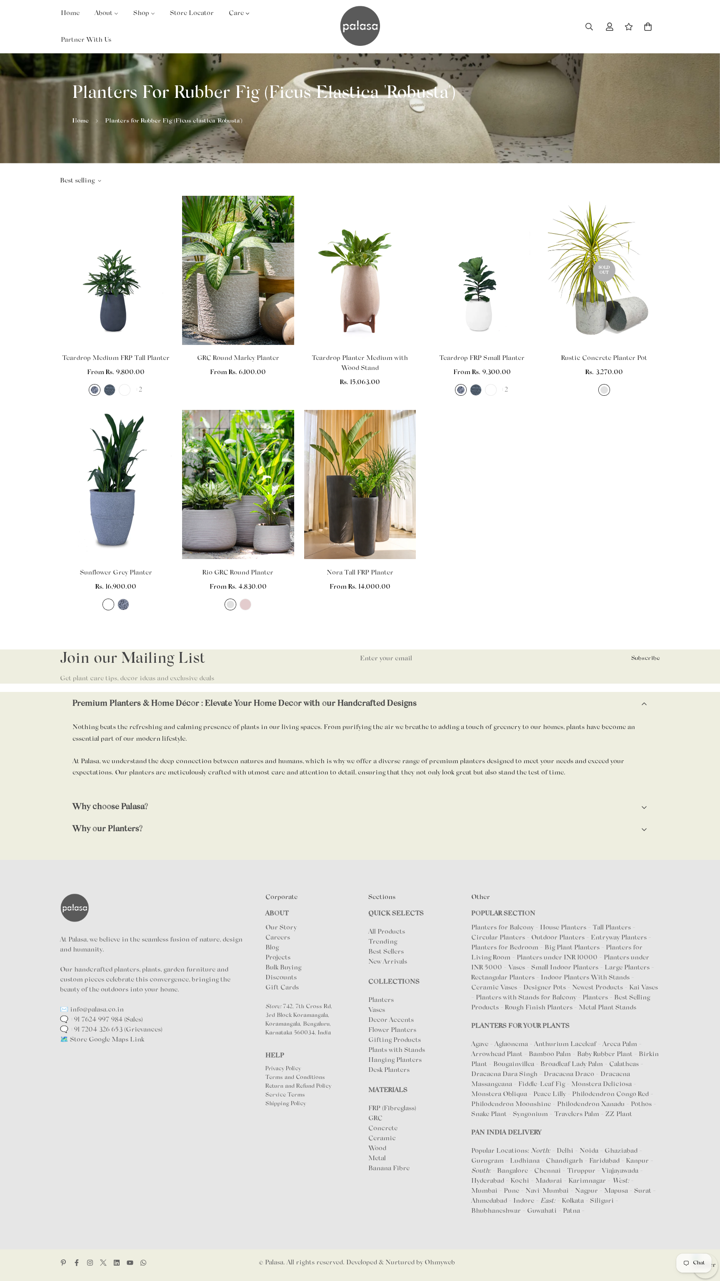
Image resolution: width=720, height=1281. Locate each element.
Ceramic (382, 1138)
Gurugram (487, 1161)
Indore (523, 1201)
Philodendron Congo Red (611, 1094)
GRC (375, 1118)
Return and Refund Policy (298, 1086)
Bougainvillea (514, 1064)
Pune (511, 1191)
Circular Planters (498, 937)
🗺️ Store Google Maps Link (102, 1039)
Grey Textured (109, 390)
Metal (377, 1158)
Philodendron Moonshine (511, 1104)
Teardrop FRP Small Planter (482, 358)
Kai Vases (643, 987)
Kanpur (637, 1161)
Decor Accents (391, 1020)
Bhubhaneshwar (496, 1211)
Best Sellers (386, 952)
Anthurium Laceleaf (566, 1044)
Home (80, 121)
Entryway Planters (619, 937)
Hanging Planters (395, 1060)
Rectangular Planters (503, 977)
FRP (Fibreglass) (392, 1108)
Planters (381, 1000)
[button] (648, 26)
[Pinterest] (63, 1262)
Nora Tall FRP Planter (360, 572)
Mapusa (616, 1191)
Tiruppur (581, 1171)
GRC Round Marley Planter (238, 358)
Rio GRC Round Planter (237, 572)
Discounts (281, 977)
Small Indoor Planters (564, 967)
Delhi (565, 1151)
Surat (642, 1191)
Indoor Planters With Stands (585, 977)
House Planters (563, 927)
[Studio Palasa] (360, 26)
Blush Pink (245, 604)
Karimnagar (587, 1181)
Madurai (548, 1181)
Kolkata (573, 1201)
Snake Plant (489, 1114)
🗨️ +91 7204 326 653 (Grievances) (111, 1029)
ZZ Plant (618, 1114)
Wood (377, 1148)
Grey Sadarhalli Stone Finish (94, 390)
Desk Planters (389, 1070)
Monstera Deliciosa (602, 1084)
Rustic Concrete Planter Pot (604, 358)
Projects (277, 957)
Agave (479, 1044)
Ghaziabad (621, 1151)
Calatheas (624, 1064)
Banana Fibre (389, 1168)
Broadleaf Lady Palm (572, 1064)
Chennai (547, 1171)
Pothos (642, 1104)
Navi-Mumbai (547, 1191)
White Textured (490, 390)
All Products (386, 932)
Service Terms (285, 1095)
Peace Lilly (550, 1094)
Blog (272, 947)
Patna (571, 1211)
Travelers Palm (577, 1114)
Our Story (281, 927)
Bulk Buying (283, 967)
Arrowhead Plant (497, 1054)
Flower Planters (392, 1030)
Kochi (519, 1181)
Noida (589, 1151)
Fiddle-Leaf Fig (542, 1084)
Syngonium (531, 1114)
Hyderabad (487, 1181)
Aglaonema (511, 1044)
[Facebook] (76, 1262)
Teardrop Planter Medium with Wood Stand (360, 363)
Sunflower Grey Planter (116, 572)
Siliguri (602, 1201)
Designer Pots (544, 987)
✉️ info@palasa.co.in (92, 1009)
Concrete (383, 1128)
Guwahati (542, 1211)
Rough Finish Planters (538, 1007)
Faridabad (604, 1161)
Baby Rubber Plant (605, 1054)
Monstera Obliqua (500, 1094)
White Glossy (124, 390)
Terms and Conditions (295, 1078)
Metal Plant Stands (607, 1007)
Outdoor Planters (558, 937)
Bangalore (512, 1171)
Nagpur (586, 1191)
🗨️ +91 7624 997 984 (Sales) (101, 1019)
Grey (604, 390)
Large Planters (627, 967)
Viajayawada (620, 1171)
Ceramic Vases (494, 987)
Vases (376, 1010)
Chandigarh (564, 1161)
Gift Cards (282, 987)
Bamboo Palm (550, 1054)
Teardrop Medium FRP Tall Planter (116, 358)
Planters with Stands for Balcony (526, 997)
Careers (277, 937)
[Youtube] (130, 1262)
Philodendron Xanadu (591, 1104)
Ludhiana (525, 1161)
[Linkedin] (116, 1262)
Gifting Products (394, 1040)
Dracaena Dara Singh (505, 1074)
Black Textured (108, 604)
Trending (382, 942)
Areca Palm (620, 1044)
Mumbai (484, 1191)
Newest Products (597, 987)
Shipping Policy (285, 1104)
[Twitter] (103, 1262)
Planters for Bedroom (504, 947)
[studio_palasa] (90, 1262)
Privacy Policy (283, 1069)
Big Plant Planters (572, 947)
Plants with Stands (396, 1050)
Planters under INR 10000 (557, 957)
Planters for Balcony (502, 927)
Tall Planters (611, 927)
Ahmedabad (489, 1201)
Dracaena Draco (570, 1074)
